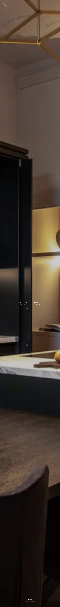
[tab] (23, 603)
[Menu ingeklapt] (56, 4)
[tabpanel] (30, 303)
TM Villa (30, 600)
